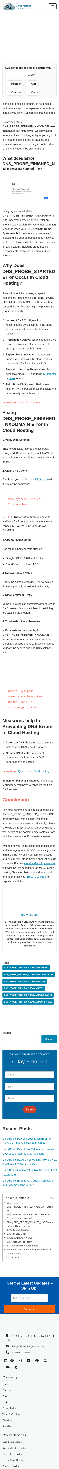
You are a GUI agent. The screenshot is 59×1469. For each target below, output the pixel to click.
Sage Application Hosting (14, 1448)
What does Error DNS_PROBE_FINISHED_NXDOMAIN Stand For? (30, 1207)
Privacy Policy (9, 1408)
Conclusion (14, 1257)
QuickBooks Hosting (12, 1442)
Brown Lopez (29, 47)
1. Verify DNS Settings (18, 1230)
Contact (6, 1402)
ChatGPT (30, 75)
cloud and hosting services (39, 863)
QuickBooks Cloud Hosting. (34, 771)
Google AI (16, 92)
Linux (12, 378)
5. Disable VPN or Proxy (19, 1241)
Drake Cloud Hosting (12, 1454)
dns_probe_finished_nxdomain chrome (26, 968)
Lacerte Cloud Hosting (12, 1460)
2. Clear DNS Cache (17, 1233)
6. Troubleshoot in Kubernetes (22, 1245)
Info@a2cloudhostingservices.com (28, 1346)
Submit (30, 1109)
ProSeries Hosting (10, 1466)
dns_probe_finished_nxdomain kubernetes (28, 974)
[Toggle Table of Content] (50, 1198)
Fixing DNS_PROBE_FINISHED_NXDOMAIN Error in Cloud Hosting (30, 1224)
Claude (35, 92)
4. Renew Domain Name (19, 1238)
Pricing (5, 1396)
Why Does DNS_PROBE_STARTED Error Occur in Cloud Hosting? (28, 1216)
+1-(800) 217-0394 (21, 1352)
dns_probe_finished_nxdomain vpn (23, 988)
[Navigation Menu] (53, 6)
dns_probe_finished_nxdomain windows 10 (28, 995)
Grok (33, 83)
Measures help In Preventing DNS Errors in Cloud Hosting (29, 1251)
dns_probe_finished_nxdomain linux (24, 981)
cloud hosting (21, 17)
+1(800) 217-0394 (35, 876)
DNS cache (42, 479)
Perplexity (16, 83)
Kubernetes (50, 374)
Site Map (6, 1426)
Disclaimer (7, 1420)
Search (6, 1032)
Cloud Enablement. (29, 402)
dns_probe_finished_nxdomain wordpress (28, 1002)
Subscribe (29, 1309)
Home (8, 17)
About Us (6, 1390)
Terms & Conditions (11, 1414)
